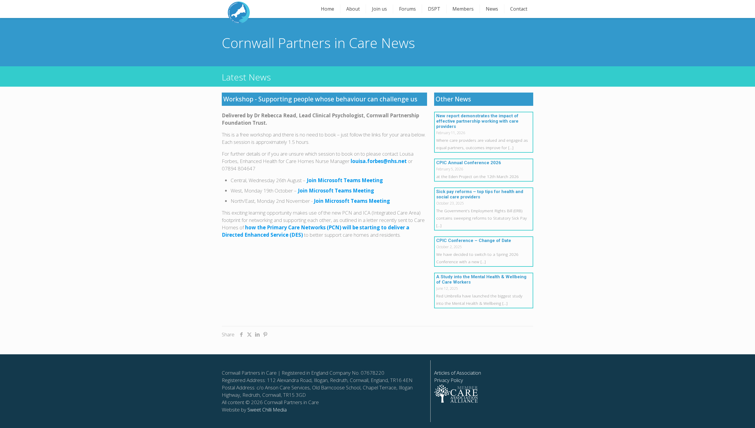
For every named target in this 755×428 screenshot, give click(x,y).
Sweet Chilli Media (267, 409)
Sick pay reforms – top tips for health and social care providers (479, 194)
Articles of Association (457, 372)
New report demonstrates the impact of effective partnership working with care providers (477, 121)
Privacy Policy (448, 380)
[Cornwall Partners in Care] (239, 12)
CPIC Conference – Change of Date (473, 240)
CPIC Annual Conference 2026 (468, 162)
